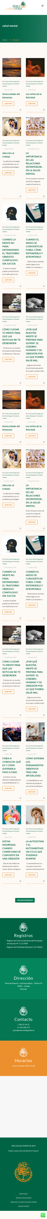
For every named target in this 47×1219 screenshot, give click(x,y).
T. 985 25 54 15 (23, 1024)
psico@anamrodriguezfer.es (23, 1030)
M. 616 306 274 (23, 1027)
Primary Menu (42, 5)
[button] (20, 110)
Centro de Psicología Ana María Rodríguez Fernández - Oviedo (11, 84)
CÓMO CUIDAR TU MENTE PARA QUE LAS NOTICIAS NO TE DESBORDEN (11, 336)
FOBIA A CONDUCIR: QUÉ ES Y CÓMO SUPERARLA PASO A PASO (11, 765)
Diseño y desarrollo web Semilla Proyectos (23, 1151)
